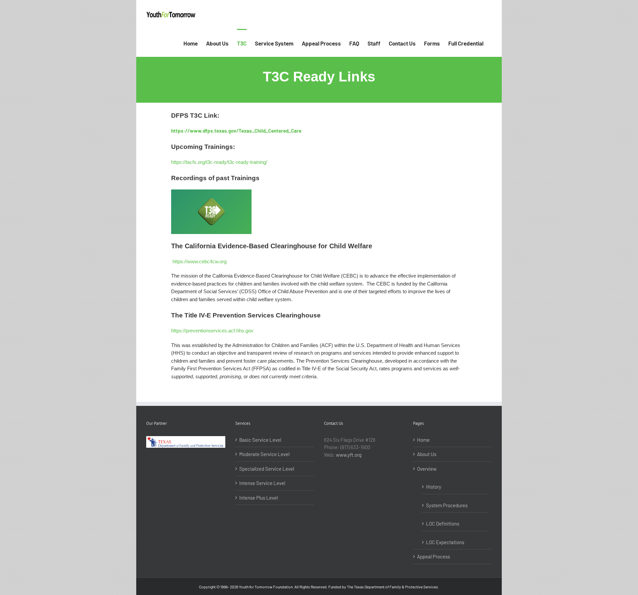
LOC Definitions (442, 524)
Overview (427, 469)
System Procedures (447, 505)
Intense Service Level (262, 483)
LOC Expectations (445, 542)
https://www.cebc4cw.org (199, 261)
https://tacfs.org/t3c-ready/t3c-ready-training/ (219, 162)
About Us (426, 454)
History (433, 487)
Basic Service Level (260, 440)
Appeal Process (433, 556)
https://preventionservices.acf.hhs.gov (212, 330)
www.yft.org (349, 455)
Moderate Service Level (264, 454)
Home (423, 440)
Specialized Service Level (266, 469)
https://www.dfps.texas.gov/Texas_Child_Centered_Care (236, 131)
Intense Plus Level (258, 498)
